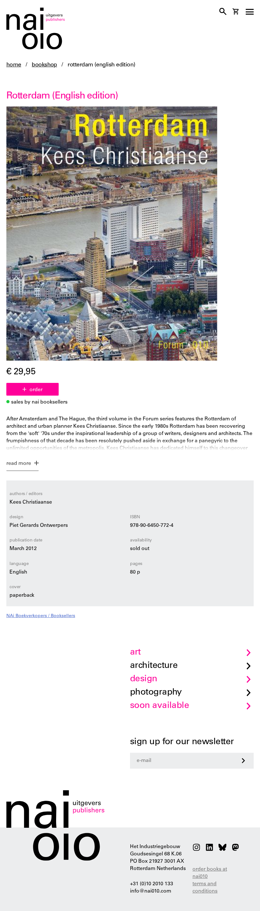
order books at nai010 (209, 873)
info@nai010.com (150, 891)
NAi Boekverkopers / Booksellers (40, 616)
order (35, 389)
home (13, 65)
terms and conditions (205, 887)
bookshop (44, 65)
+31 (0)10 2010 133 (151, 884)
